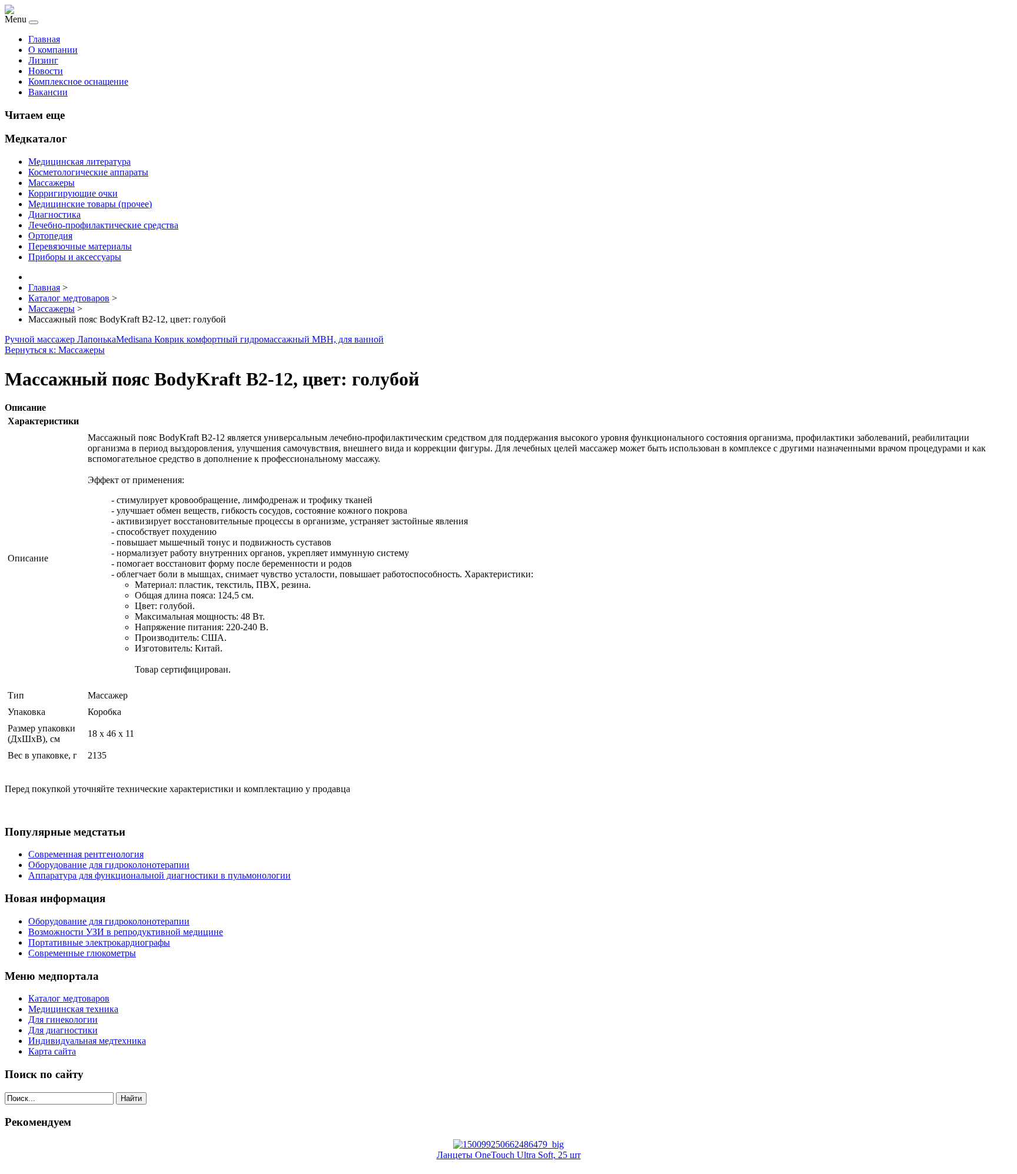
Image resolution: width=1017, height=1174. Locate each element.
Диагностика (54, 214)
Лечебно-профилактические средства (103, 225)
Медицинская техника (73, 1009)
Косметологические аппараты (88, 172)
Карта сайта (52, 1051)
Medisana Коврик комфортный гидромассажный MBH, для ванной (250, 339)
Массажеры (51, 183)
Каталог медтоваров (68, 998)
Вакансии (48, 92)
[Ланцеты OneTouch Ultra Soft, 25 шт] (508, 1144)
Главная (44, 39)
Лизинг (43, 60)
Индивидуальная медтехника (87, 1041)
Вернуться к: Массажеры (55, 350)
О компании (53, 50)
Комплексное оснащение (78, 82)
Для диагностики (63, 1030)
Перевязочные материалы (80, 246)
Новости (45, 71)
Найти (131, 1098)
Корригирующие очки (73, 193)
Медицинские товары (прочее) (90, 204)
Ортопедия (50, 236)
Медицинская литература (79, 162)
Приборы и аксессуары (74, 257)
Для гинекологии (63, 1020)
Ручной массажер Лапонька (60, 339)
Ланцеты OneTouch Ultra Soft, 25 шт (509, 1155)
